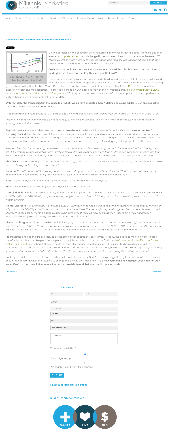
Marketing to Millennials (60, 18)
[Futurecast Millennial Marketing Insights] (36, 5)
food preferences (68, 56)
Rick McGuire (135, 86)
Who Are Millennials (35, 18)
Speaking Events (116, 18)
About (18, 18)
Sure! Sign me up (61, 358)
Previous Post (12, 272)
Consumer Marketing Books (90, 18)
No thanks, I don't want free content (72, 367)
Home (7, 18)
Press (131, 18)
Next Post (157, 272)
